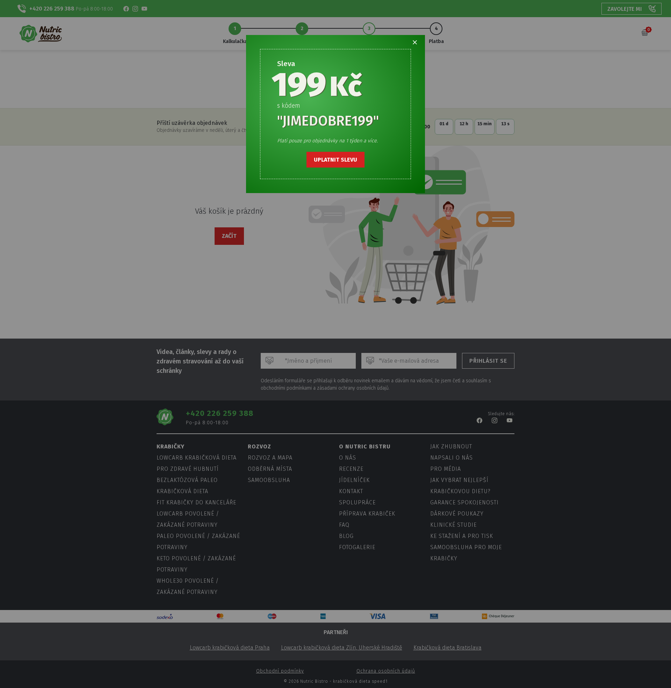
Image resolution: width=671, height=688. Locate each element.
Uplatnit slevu (335, 159)
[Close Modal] (415, 42)
